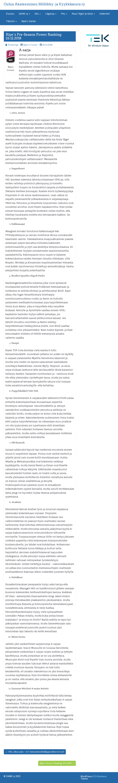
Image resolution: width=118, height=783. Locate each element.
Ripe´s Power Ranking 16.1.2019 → (57, 763)
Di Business (100, 776)
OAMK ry (23, 13)
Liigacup (49, 13)
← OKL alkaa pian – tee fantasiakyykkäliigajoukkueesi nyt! (34, 751)
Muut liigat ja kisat (82, 13)
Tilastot (10, 21)
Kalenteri (105, 13)
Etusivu (10, 13)
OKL (37, 13)
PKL (63, 13)
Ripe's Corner (30, 44)
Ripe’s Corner (28, 21)
